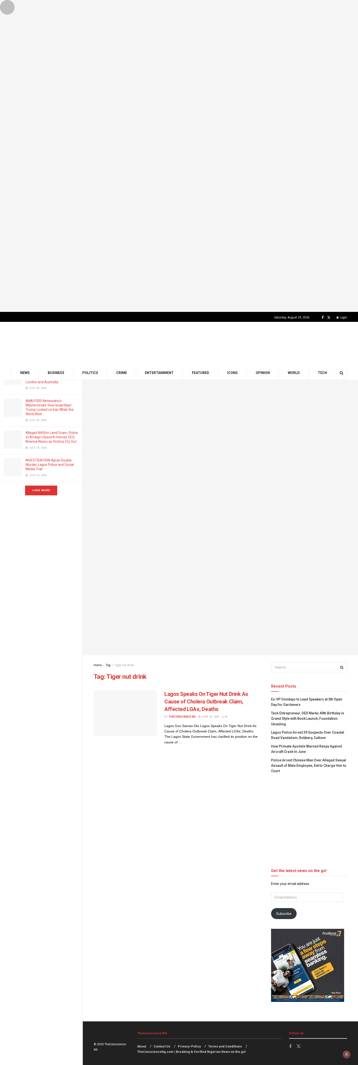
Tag (108, 665)
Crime (121, 373)
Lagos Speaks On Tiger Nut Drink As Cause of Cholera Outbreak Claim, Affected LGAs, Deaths (206, 701)
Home (98, 665)
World (294, 373)
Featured (200, 373)
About (141, 1046)
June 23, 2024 (209, 716)
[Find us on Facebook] (323, 317)
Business (56, 373)
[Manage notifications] (346, 1054)
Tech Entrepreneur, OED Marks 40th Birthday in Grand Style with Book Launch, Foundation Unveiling (307, 718)
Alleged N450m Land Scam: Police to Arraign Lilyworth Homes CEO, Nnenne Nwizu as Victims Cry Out (52, 437)
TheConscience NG (182, 716)
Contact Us (162, 1046)
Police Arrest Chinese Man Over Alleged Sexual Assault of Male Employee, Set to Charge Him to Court (308, 765)
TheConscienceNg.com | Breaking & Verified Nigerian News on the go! (191, 1052)
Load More (41, 490)
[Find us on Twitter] (328, 317)
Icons (232, 373)
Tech (322, 373)
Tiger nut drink (124, 665)
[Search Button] (341, 373)
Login (343, 317)
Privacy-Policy (189, 1046)
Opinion (263, 373)
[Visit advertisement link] (179, 156)
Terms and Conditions (225, 1046)
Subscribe (284, 914)
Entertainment (159, 373)
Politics (90, 373)
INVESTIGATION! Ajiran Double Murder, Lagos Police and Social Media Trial (50, 464)
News (25, 373)
